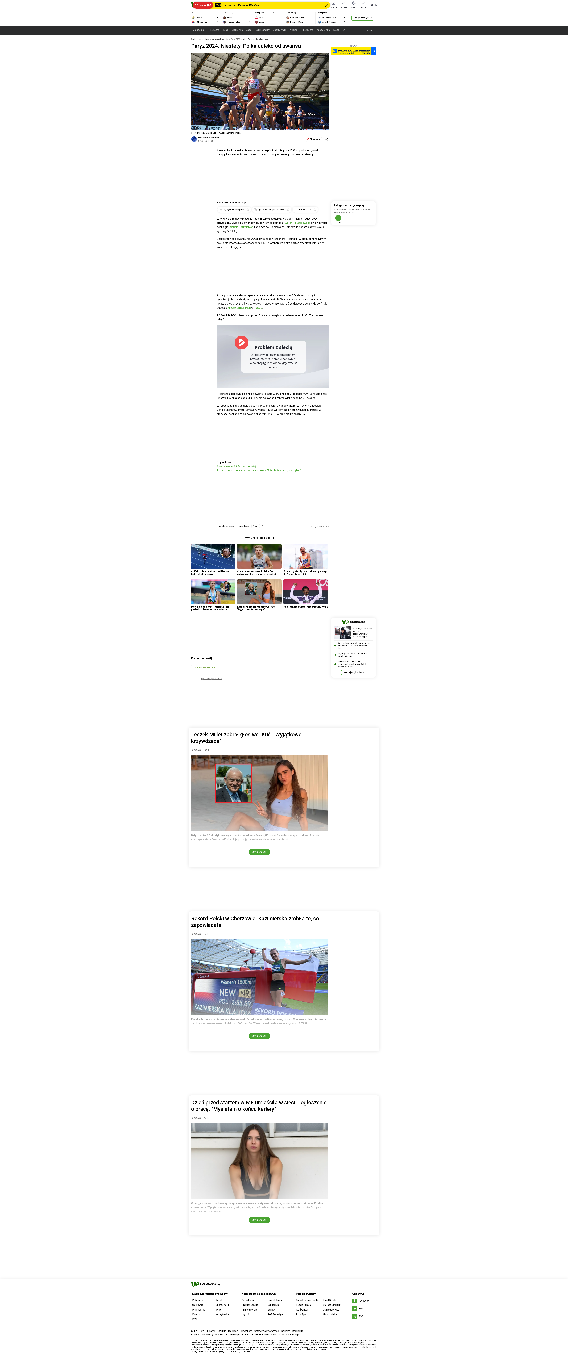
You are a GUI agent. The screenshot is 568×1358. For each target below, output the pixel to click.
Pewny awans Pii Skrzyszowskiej (236, 466)
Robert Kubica (303, 1305)
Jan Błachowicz (331, 1309)
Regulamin (297, 1331)
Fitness (196, 1314)
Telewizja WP (236, 1334)
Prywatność (246, 1331)
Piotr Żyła (301, 1314)
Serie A (271, 1309)
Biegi (255, 526)
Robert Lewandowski (307, 1300)
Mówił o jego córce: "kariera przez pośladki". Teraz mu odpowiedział (210, 608)
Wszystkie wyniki (362, 18)
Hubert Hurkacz (331, 1314)
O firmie (222, 1331)
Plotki (248, 1334)
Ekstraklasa (248, 1300)
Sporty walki (279, 30)
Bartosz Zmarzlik (332, 1305)
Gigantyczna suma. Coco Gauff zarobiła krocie (353, 654)
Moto (336, 30)
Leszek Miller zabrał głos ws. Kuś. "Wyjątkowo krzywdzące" (256, 608)
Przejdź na (201, 5)
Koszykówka (323, 30)
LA (344, 30)
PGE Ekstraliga (275, 1314)
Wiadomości (270, 1334)
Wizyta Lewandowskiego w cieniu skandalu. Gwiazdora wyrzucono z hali (354, 646)
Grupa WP (211, 1331)
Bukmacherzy (263, 30)
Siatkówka (237, 30)
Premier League (250, 1305)
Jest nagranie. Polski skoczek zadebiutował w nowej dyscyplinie (362, 632)
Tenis (225, 30)
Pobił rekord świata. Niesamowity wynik (305, 606)
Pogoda (195, 1334)
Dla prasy (233, 1331)
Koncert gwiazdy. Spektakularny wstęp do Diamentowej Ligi (305, 572)
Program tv (221, 1334)
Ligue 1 (245, 1314)
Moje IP (257, 1334)
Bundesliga (273, 1305)
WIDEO (293, 30)
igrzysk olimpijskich (239, 307)
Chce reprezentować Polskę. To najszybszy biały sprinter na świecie (257, 572)
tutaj (248, 1351)
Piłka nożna (213, 30)
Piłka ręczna (306, 30)
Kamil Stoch (329, 1300)
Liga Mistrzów (275, 1300)
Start (193, 39)
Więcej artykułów (353, 672)
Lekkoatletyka (203, 39)
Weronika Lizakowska (297, 222)
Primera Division (250, 1309)
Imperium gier (293, 1334)
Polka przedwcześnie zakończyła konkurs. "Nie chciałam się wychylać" (259, 470)
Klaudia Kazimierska (242, 227)
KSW (194, 1319)
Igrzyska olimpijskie (220, 39)
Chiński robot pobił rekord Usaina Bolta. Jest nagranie (210, 572)
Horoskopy (207, 1334)
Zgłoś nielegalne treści (211, 678)
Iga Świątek (302, 1309)
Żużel (249, 30)
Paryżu (258, 307)
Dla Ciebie (198, 30)
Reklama (285, 1331)
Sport (281, 1334)
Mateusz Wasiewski (209, 137)
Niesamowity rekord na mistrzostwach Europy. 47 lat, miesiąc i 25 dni (352, 664)
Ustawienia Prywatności (266, 1331)
